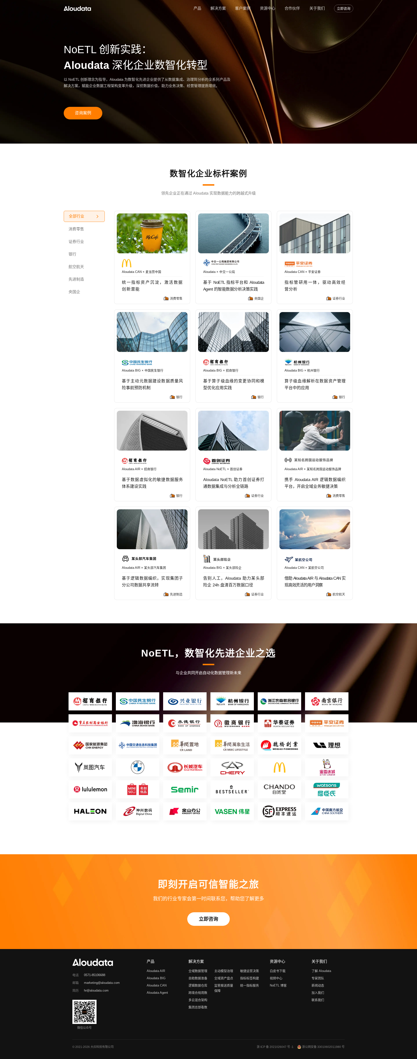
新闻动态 (318, 985)
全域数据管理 (197, 971)
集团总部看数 (197, 1007)
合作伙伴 (292, 8)
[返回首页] (77, 8)
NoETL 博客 (278, 985)
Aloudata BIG (156, 978)
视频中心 (276, 978)
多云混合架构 (197, 1000)
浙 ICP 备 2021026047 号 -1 (275, 1047)
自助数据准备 (197, 978)
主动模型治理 (223, 971)
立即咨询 (343, 8)
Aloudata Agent (157, 992)
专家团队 (318, 978)
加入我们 (318, 992)
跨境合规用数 (197, 992)
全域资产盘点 (223, 978)
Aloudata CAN (157, 985)
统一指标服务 (249, 985)
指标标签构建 (249, 978)
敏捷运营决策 (249, 971)
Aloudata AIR (156, 971)
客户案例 (242, 8)
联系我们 (318, 1000)
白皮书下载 (277, 971)
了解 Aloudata (321, 971)
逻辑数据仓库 (197, 985)
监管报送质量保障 (223, 988)
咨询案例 (83, 113)
